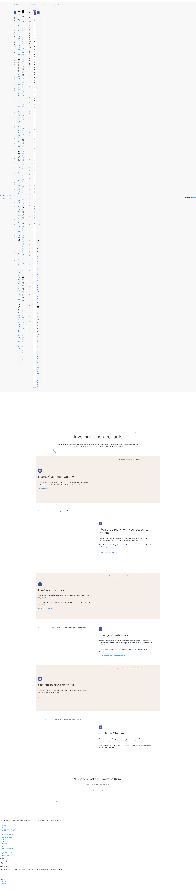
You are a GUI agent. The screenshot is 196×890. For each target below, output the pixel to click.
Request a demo (7, 837)
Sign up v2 (5, 845)
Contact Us (61, 5)
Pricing (54, 5)
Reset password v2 (7, 848)
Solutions (45, 5)
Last (109, 404)
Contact (4, 825)
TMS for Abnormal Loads (9, 831)
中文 (3, 885)
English (4, 881)
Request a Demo (79, 416)
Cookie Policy (6, 855)
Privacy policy (6, 854)
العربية (4, 883)
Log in (194, 197)
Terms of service (7, 852)
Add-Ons (33, 5)
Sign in (4, 839)
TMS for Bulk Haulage (8, 829)
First (92, 404)
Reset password (7, 847)
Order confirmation (7, 834)
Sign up (4, 843)
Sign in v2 (5, 841)
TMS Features (18, 5)
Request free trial (98, 790)
